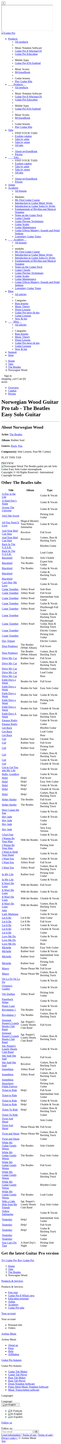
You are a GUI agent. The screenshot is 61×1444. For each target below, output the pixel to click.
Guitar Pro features (11, 1360)
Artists (11, 184)
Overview (13, 387)
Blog (10, 291)
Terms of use (29, 1435)
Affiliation (13, 1354)
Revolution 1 (9, 1009)
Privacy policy (9, 1438)
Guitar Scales (22, 224)
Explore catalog (23, 136)
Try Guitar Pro (9, 1260)
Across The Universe (8, 509)
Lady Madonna (10, 914)
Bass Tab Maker (17, 1377)
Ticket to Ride (9, 1090)
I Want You (8, 858)
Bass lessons (21, 303)
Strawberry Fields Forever (9, 1085)
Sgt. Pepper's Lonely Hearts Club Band (9, 1048)
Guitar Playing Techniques (29, 221)
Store (11, 355)
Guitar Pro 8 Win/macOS (28, 51)
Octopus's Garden (7, 987)
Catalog (12, 390)
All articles (20, 294)
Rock (14, 445)
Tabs (10, 130)
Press (11, 1348)
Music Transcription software (23, 1389)
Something (7, 1069)
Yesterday (7, 1219)
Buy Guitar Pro (26, 1260)
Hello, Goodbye (10, 774)
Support (12, 352)
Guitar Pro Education (26, 54)
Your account (8, 1313)
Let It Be (6, 917)
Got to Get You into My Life (10, 769)
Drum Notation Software (21, 1383)
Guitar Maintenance (25, 227)
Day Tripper (8, 641)
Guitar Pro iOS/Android (28, 63)
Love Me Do (9, 936)
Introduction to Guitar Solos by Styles (35, 206)
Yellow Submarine (7, 1213)
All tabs (19, 145)
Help (10, 1351)
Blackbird (7, 557)
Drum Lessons (22, 309)
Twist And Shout (7, 1120)
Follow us (6, 1422)
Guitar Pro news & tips (27, 312)
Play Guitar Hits (23, 81)
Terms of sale (45, 1435)
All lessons (21, 190)
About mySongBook (26, 151)
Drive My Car (9, 658)
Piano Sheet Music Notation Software (28, 1386)
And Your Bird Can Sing (10, 532)
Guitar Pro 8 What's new (21, 1295)
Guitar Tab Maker (17, 1371)
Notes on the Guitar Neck (28, 215)
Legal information (11, 1435)
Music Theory (22, 306)
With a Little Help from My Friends (9, 1204)
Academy (13, 187)
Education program (18, 1298)
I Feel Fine (7, 834)
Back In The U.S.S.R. (8, 546)
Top (3, 1441)
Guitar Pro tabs (16, 1307)
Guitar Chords (22, 218)
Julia (4, 910)
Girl (4, 739)
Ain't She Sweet (10, 515)
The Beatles (15, 434)
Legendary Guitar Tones (28, 236)
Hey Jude (7, 816)
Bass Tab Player (16, 1380)
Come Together (10, 589)
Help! (5, 777)
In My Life (8, 874)
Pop (20, 445)
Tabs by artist (22, 139)
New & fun (21, 318)
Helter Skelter (9, 799)
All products (21, 41)
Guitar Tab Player (17, 1374)
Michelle (6, 947)
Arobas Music (8, 1333)
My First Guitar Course (27, 200)
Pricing (19, 154)
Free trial (13, 1292)
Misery (5, 968)
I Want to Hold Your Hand (10, 853)
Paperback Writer (7, 1001)
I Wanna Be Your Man (8, 840)
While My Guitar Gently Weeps (9, 1145)
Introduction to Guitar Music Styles (34, 203)
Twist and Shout (10, 1133)
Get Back (7, 727)
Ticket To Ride (10, 1109)
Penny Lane (8, 1006)
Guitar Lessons (23, 315)
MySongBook (22, 72)
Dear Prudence (10, 646)
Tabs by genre (22, 142)
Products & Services (12, 1281)
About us (13, 1345)
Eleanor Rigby (9, 720)
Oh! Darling (8, 994)
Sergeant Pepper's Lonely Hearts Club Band (10, 1025)
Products (12, 38)
